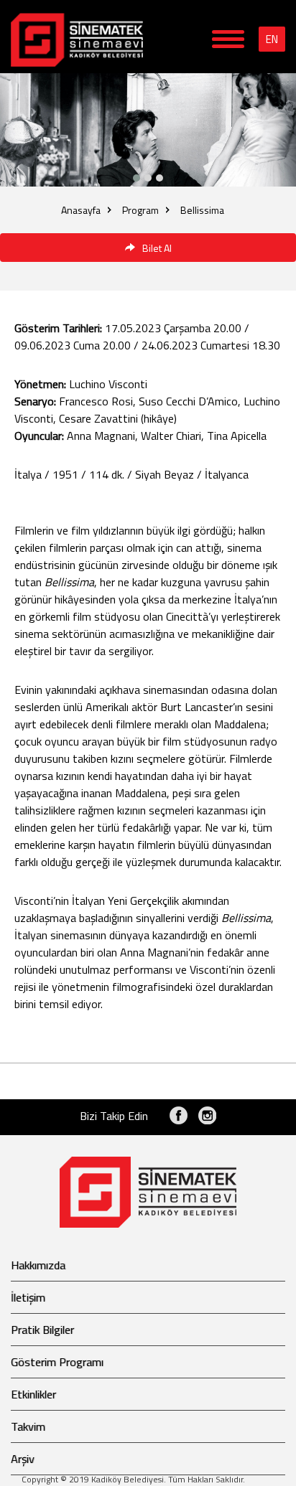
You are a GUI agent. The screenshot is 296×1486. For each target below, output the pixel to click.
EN (272, 39)
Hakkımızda (38, 1265)
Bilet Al (157, 247)
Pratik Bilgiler (42, 1329)
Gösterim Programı (57, 1361)
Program (140, 209)
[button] (159, 178)
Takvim (28, 1426)
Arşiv (22, 1458)
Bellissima (202, 209)
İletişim (28, 1297)
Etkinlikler (33, 1394)
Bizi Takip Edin (114, 1115)
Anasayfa (81, 209)
